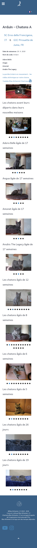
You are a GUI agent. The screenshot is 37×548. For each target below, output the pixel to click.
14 (18, 348)
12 (14, 348)
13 (16, 348)
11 (29, 344)
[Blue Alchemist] (18, 3)
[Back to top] (18, 538)
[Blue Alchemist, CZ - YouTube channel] (5, 529)
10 (28, 309)
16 (23, 348)
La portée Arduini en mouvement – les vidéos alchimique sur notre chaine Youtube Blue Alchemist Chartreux (17, 77)
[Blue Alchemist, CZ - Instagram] (11, 529)
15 (20, 348)
